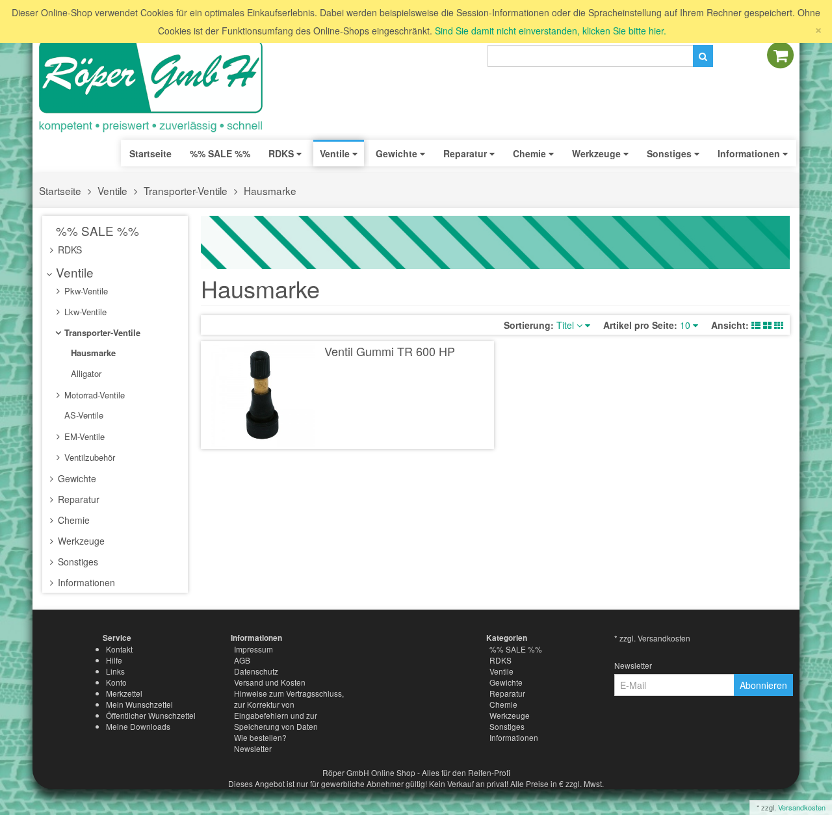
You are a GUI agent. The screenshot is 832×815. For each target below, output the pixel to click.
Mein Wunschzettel (139, 704)
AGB (242, 660)
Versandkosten (802, 807)
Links (115, 671)
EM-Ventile (83, 436)
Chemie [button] (531, 153)
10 (686, 324)
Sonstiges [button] (670, 153)
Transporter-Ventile (186, 190)
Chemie (72, 519)
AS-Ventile (82, 415)
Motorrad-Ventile (93, 395)
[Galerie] (778, 324)
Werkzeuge (80, 540)
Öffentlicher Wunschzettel (151, 715)
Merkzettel (124, 693)
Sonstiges (76, 561)
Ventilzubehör (88, 457)
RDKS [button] (282, 153)
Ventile (112, 190)
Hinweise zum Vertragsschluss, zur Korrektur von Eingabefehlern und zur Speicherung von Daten (289, 710)
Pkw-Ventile (85, 291)
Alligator (84, 373)
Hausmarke (270, 190)
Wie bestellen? (260, 737)
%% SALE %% (96, 230)
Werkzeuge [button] (597, 153)
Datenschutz (256, 671)
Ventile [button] (336, 153)
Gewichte (75, 478)
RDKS (68, 249)
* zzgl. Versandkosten (652, 637)
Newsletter (253, 748)
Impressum (253, 648)
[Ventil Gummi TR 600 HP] (263, 395)
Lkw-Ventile (84, 311)
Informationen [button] (750, 153)
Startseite (150, 153)
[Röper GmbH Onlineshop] (159, 86)
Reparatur (77, 499)
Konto (116, 682)
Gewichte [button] (398, 153)
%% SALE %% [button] (220, 153)
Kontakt (119, 648)
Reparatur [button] (466, 153)
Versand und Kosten (270, 682)
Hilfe (114, 660)
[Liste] (755, 324)
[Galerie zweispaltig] (767, 324)
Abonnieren (763, 685)
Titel (566, 324)
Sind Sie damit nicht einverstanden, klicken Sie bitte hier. (550, 30)
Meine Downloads (138, 726)
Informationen (85, 582)
